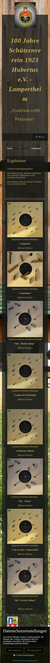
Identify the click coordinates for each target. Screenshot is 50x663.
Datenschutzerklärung (21, 660)
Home (16, 148)
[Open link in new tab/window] (25, 219)
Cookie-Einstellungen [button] (24, 655)
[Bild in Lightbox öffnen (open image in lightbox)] (25, 526)
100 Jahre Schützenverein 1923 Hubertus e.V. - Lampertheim (25, 69)
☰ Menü (40, 137)
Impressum (33, 660)
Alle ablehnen (14, 650)
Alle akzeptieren (34, 650)
